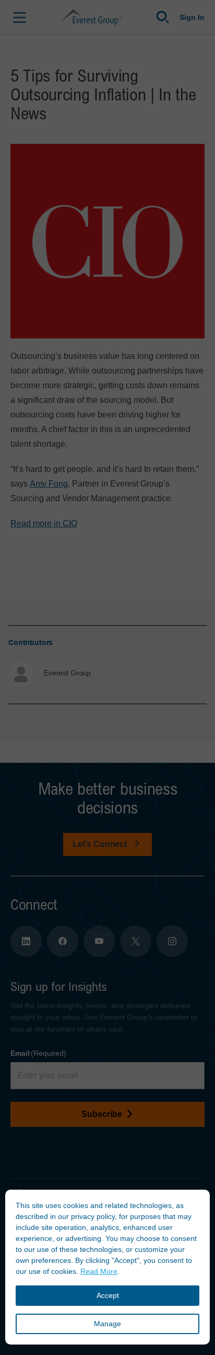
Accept (108, 1295)
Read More (98, 1271)
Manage (107, 1323)
